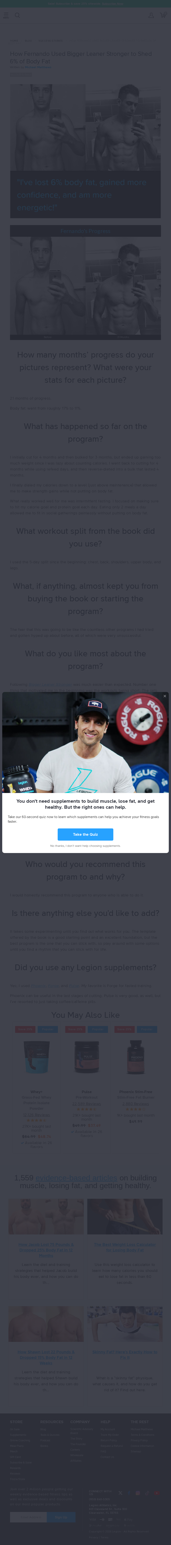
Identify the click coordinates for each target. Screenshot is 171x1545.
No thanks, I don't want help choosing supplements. (85, 845)
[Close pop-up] (165, 696)
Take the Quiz (85, 835)
